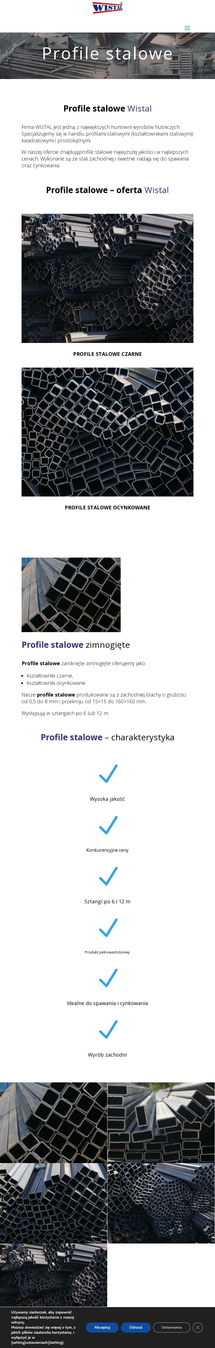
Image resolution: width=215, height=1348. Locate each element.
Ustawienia (172, 1327)
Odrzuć (135, 1327)
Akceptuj (102, 1327)
